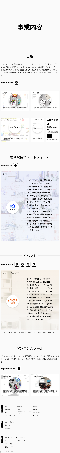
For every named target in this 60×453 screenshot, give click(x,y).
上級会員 (7, 425)
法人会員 (7, 428)
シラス (7, 441)
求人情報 (35, 409)
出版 (19, 409)
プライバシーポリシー (39, 416)
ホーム (7, 406)
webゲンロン (8, 437)
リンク (43, 332)
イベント (20, 413)
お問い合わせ (36, 413)
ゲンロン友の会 (9, 422)
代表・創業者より (10, 416)
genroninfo (10, 447)
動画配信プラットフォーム (24, 411)
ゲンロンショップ (21, 441)
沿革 (6, 413)
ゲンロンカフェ (9, 444)
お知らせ (35, 406)
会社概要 (7, 409)
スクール (20, 416)
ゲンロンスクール (21, 437)
